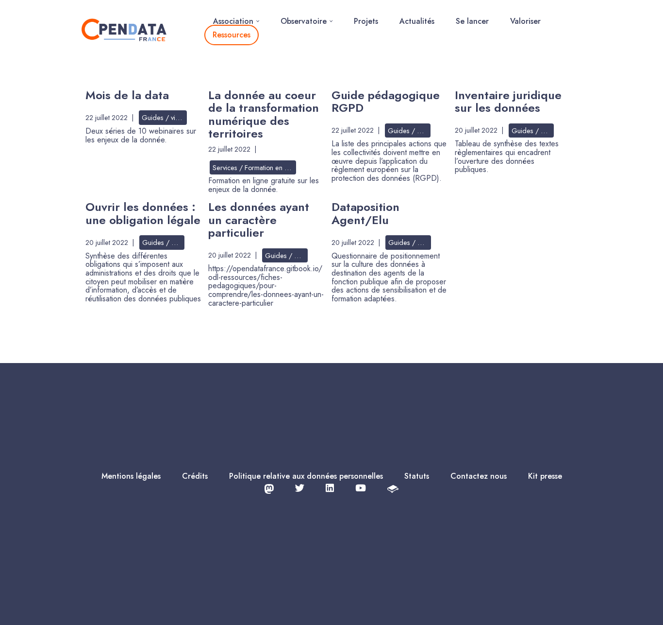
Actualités (416, 21)
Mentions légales (131, 476)
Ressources (231, 34)
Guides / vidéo (164, 117)
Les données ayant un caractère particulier (258, 219)
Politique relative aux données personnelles (306, 476)
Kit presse (545, 476)
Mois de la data (127, 95)
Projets (366, 21)
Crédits (195, 476)
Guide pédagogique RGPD (386, 101)
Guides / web (409, 131)
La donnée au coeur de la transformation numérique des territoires (263, 114)
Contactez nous (478, 476)
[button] (257, 21)
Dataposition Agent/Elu (365, 213)
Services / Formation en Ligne (254, 168)
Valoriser (525, 21)
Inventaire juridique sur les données (508, 101)
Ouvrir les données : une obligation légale (142, 213)
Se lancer (472, 21)
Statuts (416, 476)
